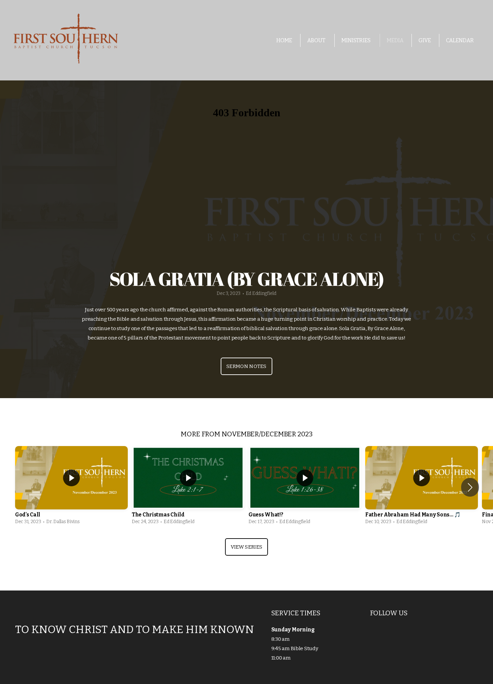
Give (425, 40)
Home (284, 40)
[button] (470, 487)
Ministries (356, 40)
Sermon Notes (246, 366)
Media (395, 40)
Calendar (460, 40)
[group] (71, 487)
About (316, 40)
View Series (246, 547)
